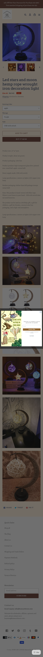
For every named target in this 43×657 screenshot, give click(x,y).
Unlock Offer (31, 329)
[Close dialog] (41, 312)
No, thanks (32, 335)
